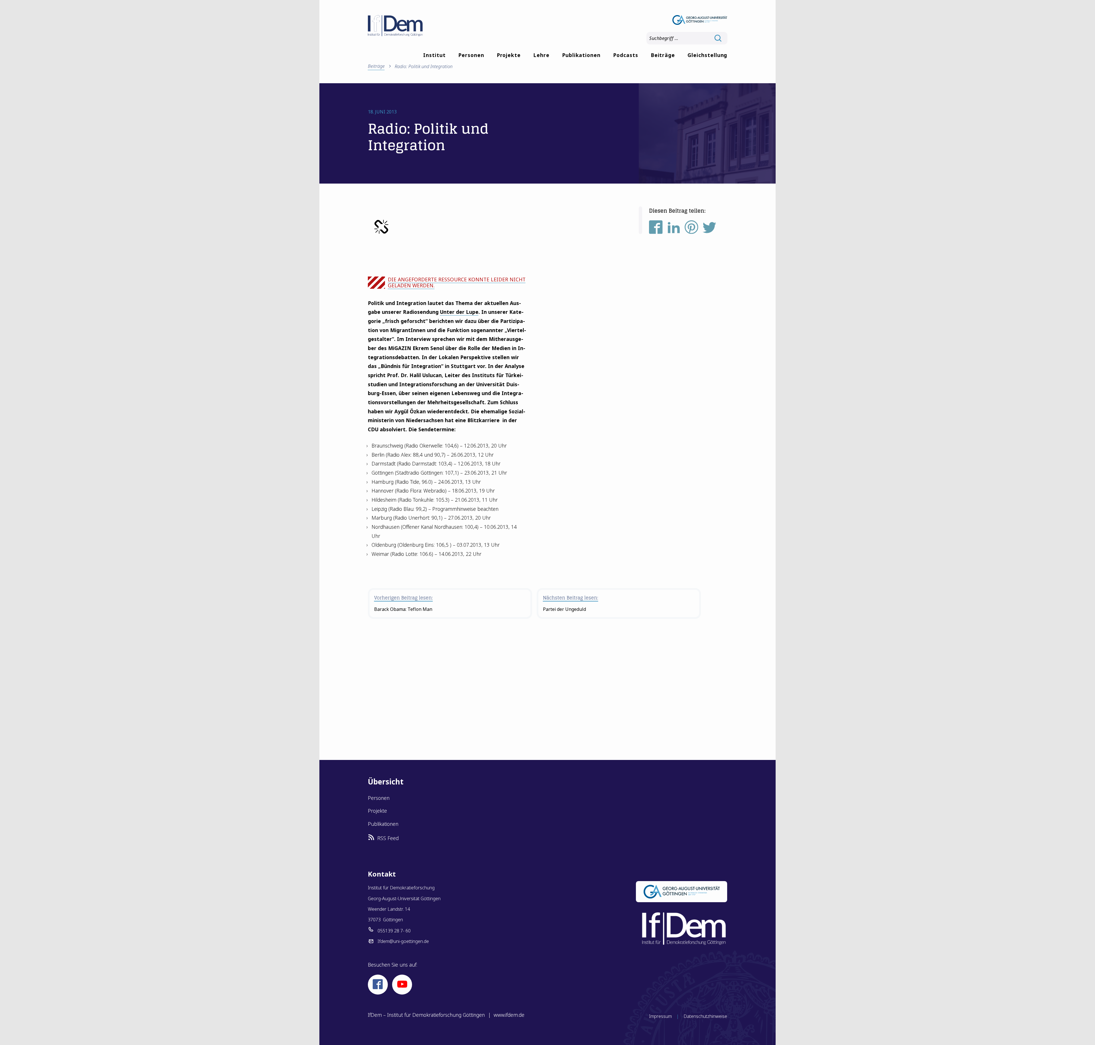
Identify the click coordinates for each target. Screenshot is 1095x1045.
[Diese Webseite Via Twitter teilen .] (709, 229)
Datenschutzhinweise (705, 1016)
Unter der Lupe (459, 311)
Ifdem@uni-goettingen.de (403, 941)
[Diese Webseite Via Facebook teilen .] (656, 229)
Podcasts (625, 55)
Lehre (541, 55)
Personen (471, 55)
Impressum (660, 1016)
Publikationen (581, 55)
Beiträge (663, 55)
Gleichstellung (707, 55)
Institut (434, 55)
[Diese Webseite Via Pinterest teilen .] (691, 229)
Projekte (509, 55)
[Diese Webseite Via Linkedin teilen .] (674, 229)
